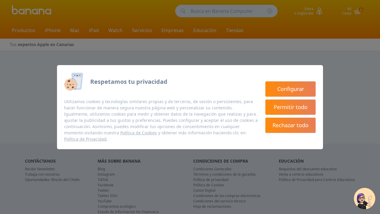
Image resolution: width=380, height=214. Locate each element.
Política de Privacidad (85, 139)
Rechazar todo (290, 125)
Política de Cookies (138, 133)
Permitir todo (291, 107)
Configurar (290, 88)
